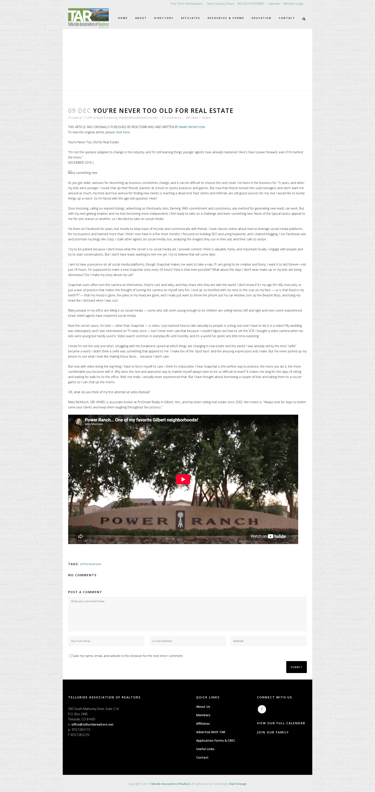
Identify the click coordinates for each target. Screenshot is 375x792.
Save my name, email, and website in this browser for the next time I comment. (127, 656)
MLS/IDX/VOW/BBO (251, 4)
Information (90, 564)
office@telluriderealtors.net (92, 724)
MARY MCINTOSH (192, 127)
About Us (203, 707)
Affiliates (203, 723)
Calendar (274, 4)
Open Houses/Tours (220, 4)
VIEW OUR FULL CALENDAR (281, 723)
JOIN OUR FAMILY (273, 732)
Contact (202, 757)
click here (123, 132)
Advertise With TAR (210, 732)
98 (192, 117)
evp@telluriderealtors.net (138, 118)
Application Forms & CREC (215, 740)
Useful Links (205, 749)
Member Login (293, 4)
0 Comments (171, 118)
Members (203, 715)
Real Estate (105, 118)
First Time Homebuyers (187, 4)
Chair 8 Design (238, 784)
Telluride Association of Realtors (170, 784)
